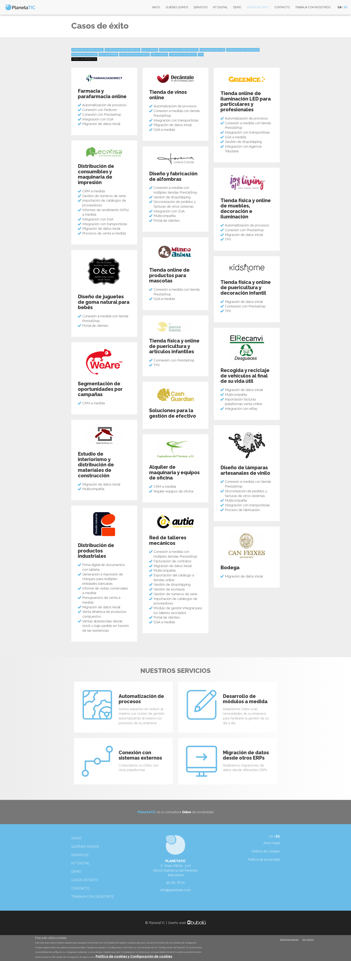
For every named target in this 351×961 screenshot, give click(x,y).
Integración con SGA (212, 50)
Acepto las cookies (289, 939)
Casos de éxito (258, 7)
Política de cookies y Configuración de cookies (134, 956)
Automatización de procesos (122, 50)
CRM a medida (159, 54)
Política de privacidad (264, 859)
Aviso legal (271, 843)
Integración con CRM (84, 54)
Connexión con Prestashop (243, 50)
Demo (237, 7)
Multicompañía (108, 54)
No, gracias (308, 939)
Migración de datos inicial (87, 50)
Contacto (282, 7)
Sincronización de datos (134, 54)
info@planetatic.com (176, 890)
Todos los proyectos (84, 59)
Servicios (200, 7)
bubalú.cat (196, 922)
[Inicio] (21, 7)
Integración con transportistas (179, 50)
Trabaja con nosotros (312, 7)
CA (339, 7)
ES (345, 7)
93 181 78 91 (175, 882)
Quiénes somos (177, 7)
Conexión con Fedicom (183, 54)
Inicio (156, 7)
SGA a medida (149, 50)
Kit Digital (220, 7)
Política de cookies (266, 851)
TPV (201, 54)
